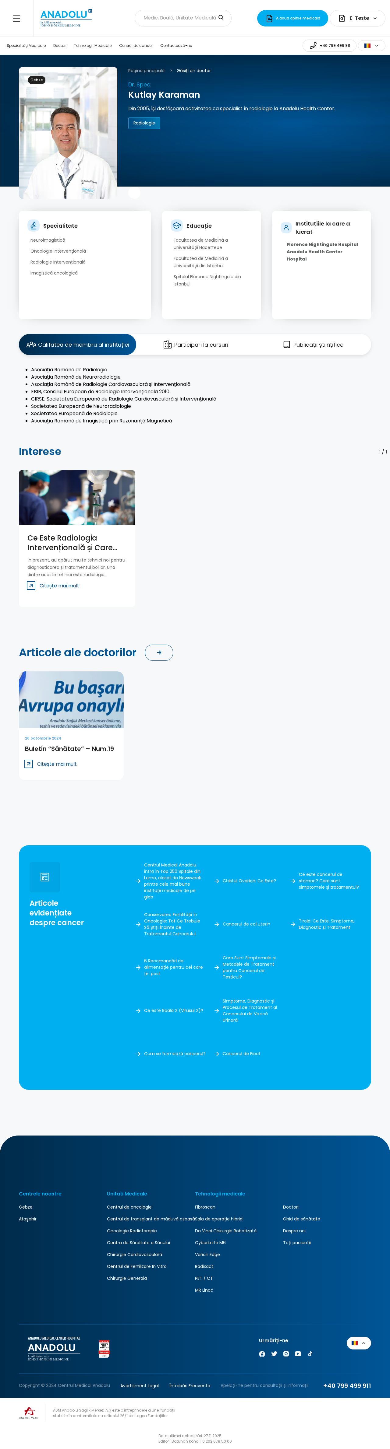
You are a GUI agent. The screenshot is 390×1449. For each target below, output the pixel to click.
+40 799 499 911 (347, 1385)
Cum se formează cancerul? (175, 1054)
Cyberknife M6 (210, 1243)
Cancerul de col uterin (246, 924)
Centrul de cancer (136, 45)
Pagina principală (146, 71)
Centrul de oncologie (129, 1207)
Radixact (204, 1266)
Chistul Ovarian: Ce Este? (249, 881)
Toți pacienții (297, 1243)
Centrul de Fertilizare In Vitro (137, 1266)
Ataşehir (28, 1219)
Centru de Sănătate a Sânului (138, 1243)
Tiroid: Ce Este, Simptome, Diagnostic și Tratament (326, 924)
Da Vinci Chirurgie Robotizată (226, 1231)
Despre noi (294, 1231)
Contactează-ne (176, 45)
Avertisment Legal (139, 1386)
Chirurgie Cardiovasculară (134, 1254)
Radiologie (144, 123)
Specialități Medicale (26, 45)
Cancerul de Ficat (242, 1054)
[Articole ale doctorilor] (159, 653)
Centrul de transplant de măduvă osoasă (151, 1219)
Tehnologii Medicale (93, 45)
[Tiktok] (310, 1355)
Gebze (26, 1207)
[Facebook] (262, 1355)
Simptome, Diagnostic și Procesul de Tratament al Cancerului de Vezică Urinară (250, 1010)
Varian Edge (207, 1254)
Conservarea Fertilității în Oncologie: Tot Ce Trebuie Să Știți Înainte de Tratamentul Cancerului (172, 924)
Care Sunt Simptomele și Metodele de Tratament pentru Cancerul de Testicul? (249, 967)
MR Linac (204, 1290)
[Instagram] (286, 1355)
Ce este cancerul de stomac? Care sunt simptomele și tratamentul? (329, 880)
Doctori (59, 45)
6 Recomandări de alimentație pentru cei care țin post (173, 967)
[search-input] (221, 18)
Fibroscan (205, 1207)
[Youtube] (298, 1355)
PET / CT (204, 1278)
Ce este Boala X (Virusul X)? (173, 1010)
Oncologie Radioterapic (132, 1231)
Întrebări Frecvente (189, 1386)
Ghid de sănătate (301, 1219)
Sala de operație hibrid (219, 1219)
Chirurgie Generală (127, 1278)
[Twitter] (274, 1355)
